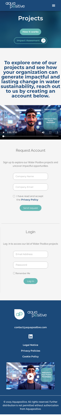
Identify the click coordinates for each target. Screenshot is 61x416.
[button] (53, 5)
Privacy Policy (29, 199)
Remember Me (22, 273)
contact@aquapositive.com (30, 327)
